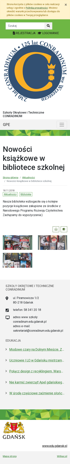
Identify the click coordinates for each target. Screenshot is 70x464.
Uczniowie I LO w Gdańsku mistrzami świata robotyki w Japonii (36, 360)
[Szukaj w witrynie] (48, 25)
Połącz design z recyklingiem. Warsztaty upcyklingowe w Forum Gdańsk (36, 371)
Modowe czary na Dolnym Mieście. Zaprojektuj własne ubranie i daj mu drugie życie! (36, 349)
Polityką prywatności (37, 7)
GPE (6, 124)
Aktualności (28, 177)
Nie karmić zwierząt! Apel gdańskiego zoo (36, 382)
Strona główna (10, 177)
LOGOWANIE (50, 33)
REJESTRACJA (25, 33)
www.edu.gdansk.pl (54, 446)
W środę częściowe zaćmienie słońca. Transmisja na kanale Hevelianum (36, 393)
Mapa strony (10, 456)
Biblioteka (26, 194)
